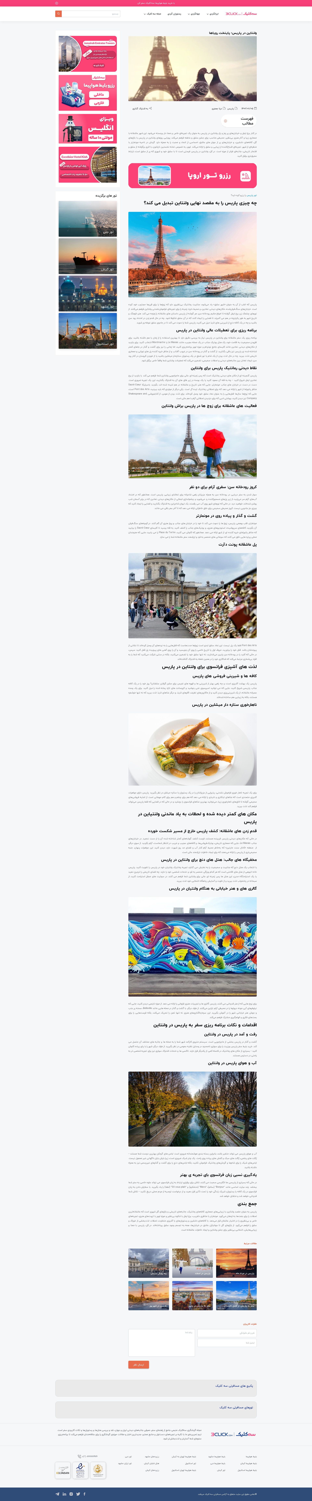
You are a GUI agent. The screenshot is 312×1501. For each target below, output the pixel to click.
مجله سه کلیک (154, 14)
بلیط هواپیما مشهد (216, 1456)
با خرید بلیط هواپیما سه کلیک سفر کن (156, 3)
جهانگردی (195, 14)
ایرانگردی (214, 14)
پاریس (230, 108)
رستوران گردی (174, 14)
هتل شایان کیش (151, 1463)
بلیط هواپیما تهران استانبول (184, 1470)
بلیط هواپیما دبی (217, 1463)
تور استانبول (190, 1463)
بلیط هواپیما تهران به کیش (184, 1456)
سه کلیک (209, 1494)
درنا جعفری (217, 108)
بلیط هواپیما (251, 1456)
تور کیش (221, 1470)
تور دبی (128, 1456)
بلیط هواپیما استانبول (247, 1470)
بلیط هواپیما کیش (248, 1463)
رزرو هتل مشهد (152, 1456)
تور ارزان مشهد (125, 1463)
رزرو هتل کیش (152, 1470)
